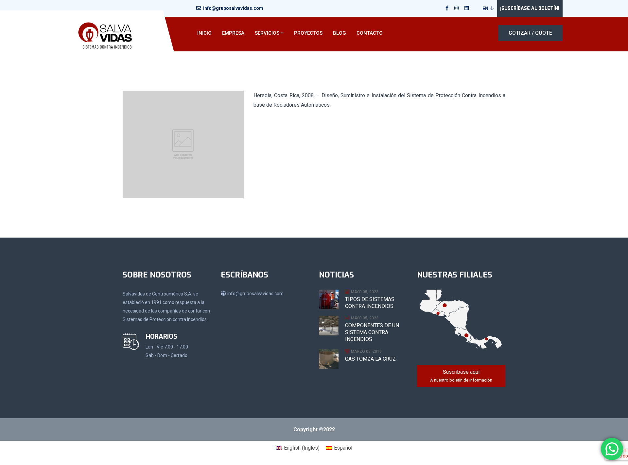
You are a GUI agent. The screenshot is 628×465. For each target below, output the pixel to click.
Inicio (204, 33)
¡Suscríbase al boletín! (529, 8)
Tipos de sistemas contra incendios (369, 302)
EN (485, 8)
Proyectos (308, 33)
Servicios (267, 33)
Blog (339, 33)
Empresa (233, 33)
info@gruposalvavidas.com (233, 8)
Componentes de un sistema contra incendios (372, 332)
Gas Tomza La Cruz (370, 359)
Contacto (370, 33)
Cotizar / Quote (530, 33)
